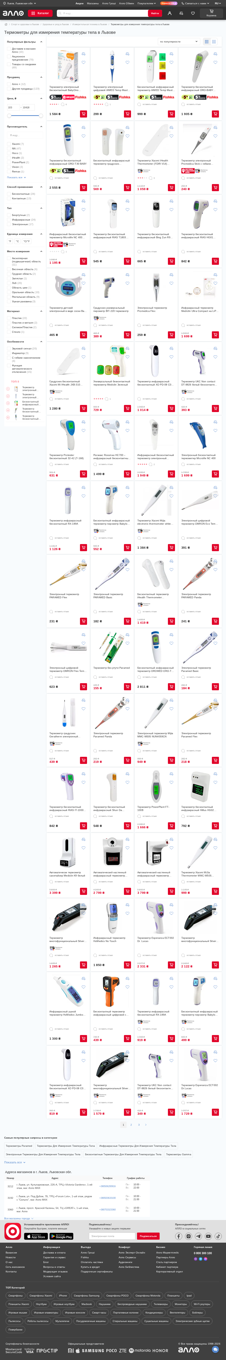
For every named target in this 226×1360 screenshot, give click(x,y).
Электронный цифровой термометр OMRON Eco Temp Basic (199, 522)
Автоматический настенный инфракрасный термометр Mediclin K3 (109, 874)
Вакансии (11, 1252)
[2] (150, 464)
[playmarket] (61, 1236)
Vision (17, 166)
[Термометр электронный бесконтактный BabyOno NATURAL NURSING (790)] (68, 66)
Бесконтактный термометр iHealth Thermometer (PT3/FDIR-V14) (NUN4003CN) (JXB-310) (155, 596)
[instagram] (188, 1236)
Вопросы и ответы (54, 1266)
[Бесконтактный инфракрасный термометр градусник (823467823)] (112, 140)
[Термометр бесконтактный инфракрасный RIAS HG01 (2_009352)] (200, 214)
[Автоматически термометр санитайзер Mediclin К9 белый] (68, 852)
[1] (106, 104)
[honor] (160, 1351)
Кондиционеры (154, 1312)
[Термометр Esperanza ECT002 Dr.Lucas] (200, 1064)
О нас (9, 1262)
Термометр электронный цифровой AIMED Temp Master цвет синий (31, 396)
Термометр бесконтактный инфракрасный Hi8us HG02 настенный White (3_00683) (197, 808)
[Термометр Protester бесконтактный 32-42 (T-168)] (68, 434)
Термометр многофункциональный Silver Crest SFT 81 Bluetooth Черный (199, 939)
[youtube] (208, 1236)
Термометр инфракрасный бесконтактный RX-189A (65, 522)
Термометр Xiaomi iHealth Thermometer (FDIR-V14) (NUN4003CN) (152, 162)
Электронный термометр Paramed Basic (196, 669)
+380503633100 (107, 1198)
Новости (11, 1257)
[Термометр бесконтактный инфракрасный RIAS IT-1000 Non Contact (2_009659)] (68, 786)
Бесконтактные (23, 193)
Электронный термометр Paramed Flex (196, 735)
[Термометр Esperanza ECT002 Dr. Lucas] (156, 917)
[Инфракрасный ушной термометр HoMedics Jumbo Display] (68, 991)
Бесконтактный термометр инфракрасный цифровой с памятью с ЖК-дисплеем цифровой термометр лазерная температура (109, 1013)
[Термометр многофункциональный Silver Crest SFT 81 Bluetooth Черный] (200, 917)
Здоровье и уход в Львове (56, 24)
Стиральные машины (125, 1321)
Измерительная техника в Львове (89, 24)
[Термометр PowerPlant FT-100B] (156, 786)
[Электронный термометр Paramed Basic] (200, 647)
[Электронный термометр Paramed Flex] (200, 713)
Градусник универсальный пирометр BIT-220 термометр (111, 309)
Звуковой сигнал (24, 348)
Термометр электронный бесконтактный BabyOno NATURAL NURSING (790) (32, 389)
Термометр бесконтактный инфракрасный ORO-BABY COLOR (32, 410)
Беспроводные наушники (132, 1304)
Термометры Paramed (19, 1145)
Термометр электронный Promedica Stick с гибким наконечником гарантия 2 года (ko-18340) (199, 162)
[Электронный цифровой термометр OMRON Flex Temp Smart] (68, 647)
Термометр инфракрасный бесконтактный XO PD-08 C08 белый (155, 383)
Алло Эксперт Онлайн (132, 1252)
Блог (46, 1262)
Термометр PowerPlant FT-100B (153, 808)
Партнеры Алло (165, 1257)
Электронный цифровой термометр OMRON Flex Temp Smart (67, 669)
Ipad (189, 1295)
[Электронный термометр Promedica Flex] (156, 287)
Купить (83, 114)
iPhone (63, 1295)
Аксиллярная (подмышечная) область (26, 261)
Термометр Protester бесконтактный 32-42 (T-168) (66, 457)
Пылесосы (14, 1321)
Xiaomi (18, 143)
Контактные (21, 198)
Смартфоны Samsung (86, 1295)
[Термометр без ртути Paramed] (112, 647)
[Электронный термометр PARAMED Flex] (68, 574)
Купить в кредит (90, 1266)
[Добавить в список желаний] (83, 62)
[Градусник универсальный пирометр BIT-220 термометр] (112, 287)
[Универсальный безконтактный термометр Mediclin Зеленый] (112, 361)
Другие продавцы (26, 88)
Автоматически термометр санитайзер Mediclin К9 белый (67, 874)
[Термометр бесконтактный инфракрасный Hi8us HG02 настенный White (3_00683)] (200, 786)
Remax (18, 171)
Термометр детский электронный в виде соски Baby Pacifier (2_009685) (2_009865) (68, 309)
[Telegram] (200, 1258)
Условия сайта (52, 1276)
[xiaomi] (71, 1351)
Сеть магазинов (15, 1266)
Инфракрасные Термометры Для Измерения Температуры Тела (137, 1145)
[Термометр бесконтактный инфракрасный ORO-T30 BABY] (68, 140)
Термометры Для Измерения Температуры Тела (66, 1145)
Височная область (24, 269)
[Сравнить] (181, 13)
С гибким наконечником (26, 359)
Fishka (85, 1257)
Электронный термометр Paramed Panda (108, 735)
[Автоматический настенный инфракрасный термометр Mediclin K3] (112, 852)
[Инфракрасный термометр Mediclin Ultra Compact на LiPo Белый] (200, 287)
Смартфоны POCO (117, 1295)
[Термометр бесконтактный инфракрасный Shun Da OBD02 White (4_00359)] (112, 786)
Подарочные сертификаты (97, 1271)
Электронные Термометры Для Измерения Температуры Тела (43, 1154)
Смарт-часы (99, 1312)
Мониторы (181, 1304)
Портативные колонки (125, 1312)
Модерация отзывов (55, 1271)
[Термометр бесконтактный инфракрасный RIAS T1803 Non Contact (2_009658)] (112, 214)
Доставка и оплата (54, 1252)
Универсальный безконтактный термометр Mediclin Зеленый (111, 383)
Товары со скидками (24, 66)
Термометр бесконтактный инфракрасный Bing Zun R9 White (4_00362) (153, 236)
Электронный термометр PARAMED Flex (64, 596)
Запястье (19, 278)
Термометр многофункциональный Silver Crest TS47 (66, 939)
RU (216, 3)
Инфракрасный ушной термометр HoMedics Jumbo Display (66, 1013)
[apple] (78, 1351)
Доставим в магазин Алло (24, 50)
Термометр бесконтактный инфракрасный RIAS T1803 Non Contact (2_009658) (109, 236)
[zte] (123, 1351)
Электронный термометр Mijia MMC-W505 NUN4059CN (155, 735)
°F (10, 241)
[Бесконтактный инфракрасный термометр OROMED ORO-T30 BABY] (156, 647)
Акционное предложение (23, 58)
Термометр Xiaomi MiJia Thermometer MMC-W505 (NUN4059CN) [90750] (196, 874)
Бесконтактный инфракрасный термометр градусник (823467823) (111, 162)
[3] (150, 178)
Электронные (22, 224)
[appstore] (36, 1236)
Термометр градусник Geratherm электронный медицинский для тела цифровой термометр (63, 735)
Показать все (14, 177)
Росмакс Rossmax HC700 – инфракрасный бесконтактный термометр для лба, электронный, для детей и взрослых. (111, 457)
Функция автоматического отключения (22, 368)
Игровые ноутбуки (64, 1304)
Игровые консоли (75, 1312)
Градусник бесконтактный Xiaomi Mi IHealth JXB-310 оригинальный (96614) (64, 383)
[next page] (146, 1125)
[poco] (111, 1351)
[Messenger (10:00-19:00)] (205, 1258)
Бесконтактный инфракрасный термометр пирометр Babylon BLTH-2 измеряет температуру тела (111, 522)
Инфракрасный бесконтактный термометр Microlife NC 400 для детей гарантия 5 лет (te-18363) (67, 236)
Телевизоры (161, 1304)
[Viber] (195, 1258)
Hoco (17, 153)
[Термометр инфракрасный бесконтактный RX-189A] (68, 500)
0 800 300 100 (203, 1253)
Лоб (17, 283)
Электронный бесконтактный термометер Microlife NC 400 (198, 457)
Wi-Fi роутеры (202, 1304)
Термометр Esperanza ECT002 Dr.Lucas (199, 1087)
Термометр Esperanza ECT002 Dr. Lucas (155, 939)
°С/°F (26, 241)
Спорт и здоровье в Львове (25, 24)
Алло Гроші (87, 1252)
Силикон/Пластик (24, 327)
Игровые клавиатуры (46, 1312)
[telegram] (198, 1236)
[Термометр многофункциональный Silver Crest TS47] (68, 917)
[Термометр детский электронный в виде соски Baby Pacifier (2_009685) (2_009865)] (68, 287)
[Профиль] (169, 13)
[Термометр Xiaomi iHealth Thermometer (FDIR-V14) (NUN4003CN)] (156, 140)
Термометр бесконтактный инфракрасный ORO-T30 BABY (30, 417)
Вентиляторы (177, 1312)
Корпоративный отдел (169, 1271)
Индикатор (20, 353)
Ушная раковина (24, 301)
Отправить (60, 13)
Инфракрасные (24, 219)
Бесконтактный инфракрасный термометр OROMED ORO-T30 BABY (155, 669)
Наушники (105, 1304)
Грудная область (24, 273)
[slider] (9, 115)
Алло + (19, 84)
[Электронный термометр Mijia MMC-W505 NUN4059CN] (156, 713)
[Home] (6, 24)
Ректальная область (26, 296)
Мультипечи (62, 1321)
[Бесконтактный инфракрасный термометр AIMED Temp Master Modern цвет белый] (156, 66)
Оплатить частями (92, 1262)
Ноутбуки (41, 1304)
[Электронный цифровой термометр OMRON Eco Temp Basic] (200, 500)
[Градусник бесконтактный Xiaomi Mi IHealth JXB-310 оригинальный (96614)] (68, 361)
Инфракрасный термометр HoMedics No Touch (109, 939)
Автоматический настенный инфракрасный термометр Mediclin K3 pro (153, 874)
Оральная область (25, 292)
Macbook (87, 1304)
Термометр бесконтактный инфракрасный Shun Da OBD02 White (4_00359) (109, 808)
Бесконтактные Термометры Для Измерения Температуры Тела (123, 1154)
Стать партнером (166, 1262)
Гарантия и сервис (54, 1257)
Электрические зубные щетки (193, 1321)
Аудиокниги (125, 1262)
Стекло (18, 331)
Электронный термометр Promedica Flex (152, 309)
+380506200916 (107, 1186)
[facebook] (178, 1236)
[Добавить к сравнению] (83, 53)
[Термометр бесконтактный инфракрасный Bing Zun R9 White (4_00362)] (156, 214)
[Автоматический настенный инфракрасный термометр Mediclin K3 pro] (156, 852)
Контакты (11, 1271)
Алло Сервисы (127, 1257)
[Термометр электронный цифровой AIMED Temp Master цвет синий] (112, 66)
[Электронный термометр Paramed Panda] (112, 713)
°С (17, 241)
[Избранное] (193, 13)
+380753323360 (107, 1209)
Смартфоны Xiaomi (41, 1295)
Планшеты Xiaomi (18, 1304)
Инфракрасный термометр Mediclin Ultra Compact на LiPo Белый (199, 309)
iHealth (18, 157)
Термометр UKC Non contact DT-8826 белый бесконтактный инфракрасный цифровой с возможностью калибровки (199, 383)
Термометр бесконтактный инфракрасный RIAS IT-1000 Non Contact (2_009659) (66, 808)
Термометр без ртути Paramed (111, 667)
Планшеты (173, 1295)
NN (16, 148)
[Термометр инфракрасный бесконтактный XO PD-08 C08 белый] (156, 361)
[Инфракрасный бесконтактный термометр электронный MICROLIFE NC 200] (156, 434)
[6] (62, 104)
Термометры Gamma (178, 1154)
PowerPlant (20, 162)
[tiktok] (218, 1236)
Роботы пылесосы (38, 1321)
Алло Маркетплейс (167, 1252)
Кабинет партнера (167, 1266)
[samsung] (93, 1351)
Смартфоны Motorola (148, 1295)
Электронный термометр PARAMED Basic (108, 596)
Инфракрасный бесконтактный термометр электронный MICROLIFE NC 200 (155, 457)
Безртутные (21, 215)
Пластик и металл (24, 322)
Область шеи (21, 287)
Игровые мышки (17, 1312)
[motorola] (140, 1351)
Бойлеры (197, 1312)
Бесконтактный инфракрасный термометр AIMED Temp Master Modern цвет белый (32, 403)
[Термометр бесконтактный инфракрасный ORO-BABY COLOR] (200, 66)
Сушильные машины (156, 1321)
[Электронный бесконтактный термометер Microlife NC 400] (200, 434)
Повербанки (15, 1329)
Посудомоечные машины (91, 1321)
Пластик (19, 318)
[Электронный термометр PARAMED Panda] (200, 574)
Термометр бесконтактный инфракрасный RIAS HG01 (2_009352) (197, 236)
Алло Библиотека (129, 1266)
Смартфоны (15, 1295)
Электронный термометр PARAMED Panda (196, 596)
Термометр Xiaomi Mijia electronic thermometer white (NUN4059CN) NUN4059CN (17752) (154, 522)
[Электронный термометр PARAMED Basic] (112, 574)
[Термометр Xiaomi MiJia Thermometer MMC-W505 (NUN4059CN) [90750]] (200, 852)
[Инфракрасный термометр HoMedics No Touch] (112, 917)
